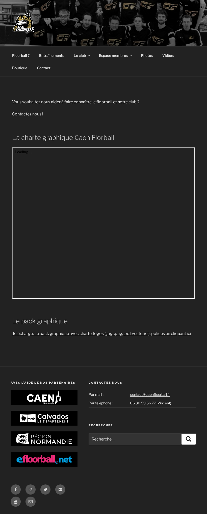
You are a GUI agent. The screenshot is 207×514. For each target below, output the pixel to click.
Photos (147, 55)
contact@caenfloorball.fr (150, 394)
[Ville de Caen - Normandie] (44, 397)
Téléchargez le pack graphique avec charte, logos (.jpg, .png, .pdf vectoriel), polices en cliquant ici (101, 333)
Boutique (19, 68)
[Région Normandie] (44, 438)
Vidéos (168, 55)
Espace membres (113, 55)
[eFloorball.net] (44, 459)
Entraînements (51, 55)
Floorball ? (21, 55)
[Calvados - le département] (44, 418)
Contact (43, 68)
